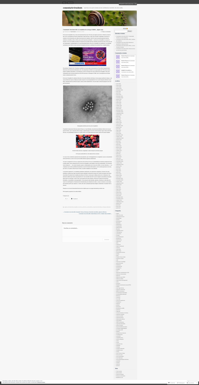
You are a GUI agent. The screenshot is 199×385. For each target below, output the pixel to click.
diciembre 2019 (119, 125)
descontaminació (119, 236)
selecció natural (119, 325)
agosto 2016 (118, 166)
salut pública (90, 207)
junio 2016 (118, 169)
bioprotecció (118, 224)
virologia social (119, 350)
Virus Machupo (119, 357)
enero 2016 (118, 176)
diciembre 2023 (119, 90)
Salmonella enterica (120, 319)
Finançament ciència (120, 252)
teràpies (118, 331)
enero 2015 (118, 195)
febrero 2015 (119, 194)
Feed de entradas (120, 374)
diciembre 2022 (119, 96)
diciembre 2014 (119, 197)
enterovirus (118, 241)
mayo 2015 (118, 189)
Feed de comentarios (120, 375)
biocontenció (119, 221)
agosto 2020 (118, 114)
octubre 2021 (119, 105)
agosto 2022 (118, 99)
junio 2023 (118, 91)
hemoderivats (71, 207)
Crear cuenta (119, 371)
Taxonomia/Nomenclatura (121, 326)
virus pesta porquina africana (122, 359)
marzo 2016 (118, 173)
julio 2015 (118, 186)
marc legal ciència (120, 288)
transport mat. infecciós (121, 333)
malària (117, 286)
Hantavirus (118, 264)
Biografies (118, 222)
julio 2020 (118, 116)
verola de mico (119, 343)
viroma (117, 351)
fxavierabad (73, 31)
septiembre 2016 (119, 164)
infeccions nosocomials (121, 274)
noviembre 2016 (119, 161)
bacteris (118, 219)
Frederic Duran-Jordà (120, 257)
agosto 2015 (118, 184)
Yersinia (118, 362)
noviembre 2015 (119, 180)
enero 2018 (118, 149)
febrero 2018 (119, 147)
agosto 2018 (118, 139)
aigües (66, 207)
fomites (117, 253)
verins (117, 340)
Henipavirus (118, 267)
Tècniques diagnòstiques (121, 328)
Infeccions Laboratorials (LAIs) (122, 272)
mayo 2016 (118, 170)
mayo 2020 (118, 118)
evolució (118, 247)
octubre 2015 (119, 181)
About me (70, 2)
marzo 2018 (118, 145)
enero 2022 (118, 104)
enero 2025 (118, 86)
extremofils (118, 249)
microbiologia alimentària (121, 292)
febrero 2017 (119, 156)
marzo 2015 (118, 192)
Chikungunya (119, 232)
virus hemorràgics (120, 356)
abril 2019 (118, 131)
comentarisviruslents (72, 7)
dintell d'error (119, 239)
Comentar (106, 239)
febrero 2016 (119, 175)
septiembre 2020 (119, 113)
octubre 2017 (119, 150)
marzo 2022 (118, 102)
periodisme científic (120, 308)
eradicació (118, 244)
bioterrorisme (119, 227)
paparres (118, 303)
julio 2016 (118, 167)
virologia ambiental (106, 207)
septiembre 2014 (119, 201)
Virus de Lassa (119, 354)
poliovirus (85, 207)
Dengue (118, 235)
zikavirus (118, 364)
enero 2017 (118, 158)
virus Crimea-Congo (120, 353)
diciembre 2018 (119, 135)
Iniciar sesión (119, 372)
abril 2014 (118, 208)
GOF (117, 260)
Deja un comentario (106, 31)
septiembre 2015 (119, 183)
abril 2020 (118, 119)
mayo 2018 (118, 142)
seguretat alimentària (97, 207)
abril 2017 (118, 153)
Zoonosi (118, 365)
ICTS (117, 271)
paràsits (118, 305)
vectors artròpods (120, 339)
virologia (118, 347)
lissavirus (118, 283)
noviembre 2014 (119, 198)
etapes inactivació (120, 246)
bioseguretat (118, 226)
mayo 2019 (118, 130)
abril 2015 (118, 190)
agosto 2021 (118, 107)
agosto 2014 (118, 203)
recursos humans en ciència (122, 312)
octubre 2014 (119, 200)
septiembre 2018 (119, 138)
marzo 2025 (118, 85)
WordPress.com (119, 377)
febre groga (118, 250)
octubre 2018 (119, 136)
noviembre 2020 (119, 111)
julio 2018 (118, 141)
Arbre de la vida (119, 215)
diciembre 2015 (119, 178)
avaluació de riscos (120, 216)
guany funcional (119, 263)
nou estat (118, 298)
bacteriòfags (118, 218)
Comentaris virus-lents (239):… (127, 72)
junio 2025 (118, 83)
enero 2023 (118, 94)
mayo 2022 (118, 100)
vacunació (118, 336)
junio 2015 (118, 187)
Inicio (64, 2)
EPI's (117, 243)
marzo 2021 (118, 108)
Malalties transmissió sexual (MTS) (123, 285)
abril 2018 (118, 144)
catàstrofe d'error (119, 230)
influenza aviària (119, 278)
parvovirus (118, 306)
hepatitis (76, 207)
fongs (117, 255)
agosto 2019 (118, 127)
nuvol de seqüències (120, 300)
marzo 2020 (118, 121)
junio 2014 (118, 206)
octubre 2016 (119, 163)
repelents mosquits (120, 314)
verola (117, 342)
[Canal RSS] (125, 28)
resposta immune (120, 317)
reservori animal (119, 316)
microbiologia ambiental (121, 294)
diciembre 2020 (119, 110)
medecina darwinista (120, 289)
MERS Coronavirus (120, 291)
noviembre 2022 (119, 97)
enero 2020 (118, 124)
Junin (117, 281)
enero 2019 (118, 133)
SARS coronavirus (120, 322)
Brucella (118, 229)
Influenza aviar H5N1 (120, 277)
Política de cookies (41, 382)
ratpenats (118, 311)
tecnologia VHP (119, 330)
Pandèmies (118, 302)
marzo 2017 (118, 155)
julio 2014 (118, 204)
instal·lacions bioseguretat (121, 280)
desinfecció (118, 238)
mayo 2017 (118, 152)
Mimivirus (118, 295)
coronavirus (118, 233)
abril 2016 (118, 172)
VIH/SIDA (118, 345)
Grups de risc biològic (120, 261)
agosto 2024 (118, 88)
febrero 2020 (119, 122)
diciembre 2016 (119, 159)
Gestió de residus (120, 258)
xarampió (118, 361)
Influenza (118, 275)
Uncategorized (119, 334)
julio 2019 (118, 128)
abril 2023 (118, 93)
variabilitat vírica (119, 337)
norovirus (80, 207)
